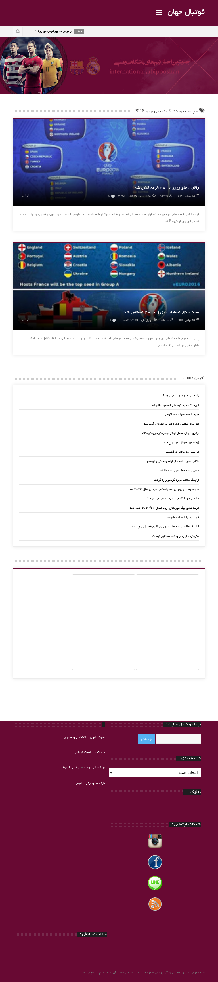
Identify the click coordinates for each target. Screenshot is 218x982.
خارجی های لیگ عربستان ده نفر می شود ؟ (173, 498)
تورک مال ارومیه (94, 768)
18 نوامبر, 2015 (186, 320)
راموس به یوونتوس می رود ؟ (181, 396)
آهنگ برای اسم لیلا (74, 737)
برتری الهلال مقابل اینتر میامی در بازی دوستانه (170, 433)
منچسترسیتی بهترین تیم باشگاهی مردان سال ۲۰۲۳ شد (164, 489)
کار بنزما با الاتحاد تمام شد (182, 517)
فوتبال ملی (145, 196)
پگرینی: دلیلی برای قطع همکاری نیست (175, 536)
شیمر (79, 783)
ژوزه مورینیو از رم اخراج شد (181, 442)
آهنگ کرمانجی (82, 752)
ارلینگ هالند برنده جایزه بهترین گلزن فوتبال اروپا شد (165, 527)
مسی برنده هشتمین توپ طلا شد (179, 470)
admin (164, 196)
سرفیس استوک (71, 768)
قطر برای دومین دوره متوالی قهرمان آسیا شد (171, 424)
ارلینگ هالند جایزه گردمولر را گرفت (176, 480)
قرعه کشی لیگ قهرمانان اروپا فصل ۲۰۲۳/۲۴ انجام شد (164, 508)
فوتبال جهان (186, 12)
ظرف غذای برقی (95, 783)
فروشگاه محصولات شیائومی (182, 414)
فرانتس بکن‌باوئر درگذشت (182, 452)
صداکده (100, 752)
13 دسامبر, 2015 (186, 196)
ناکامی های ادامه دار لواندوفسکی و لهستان (172, 461)
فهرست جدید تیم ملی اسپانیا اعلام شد (175, 405)
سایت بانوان (97, 737)
